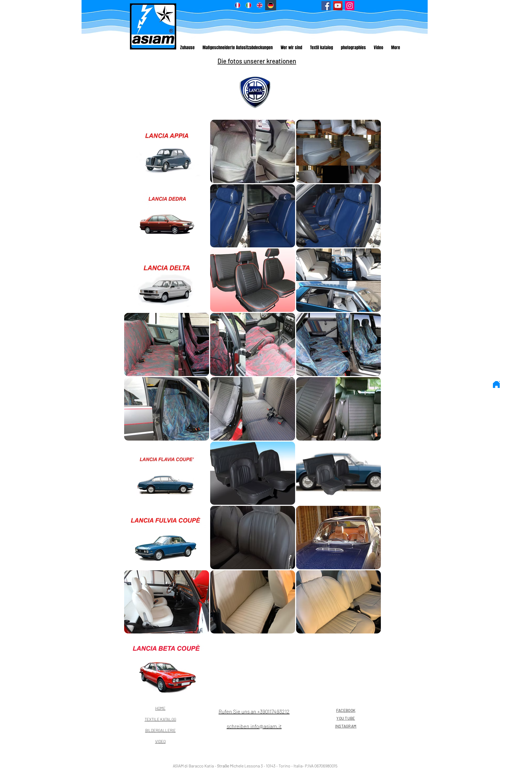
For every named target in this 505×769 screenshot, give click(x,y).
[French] (237, 5)
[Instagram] (349, 5)
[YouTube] (337, 5)
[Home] (496, 384)
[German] (270, 5)
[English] (259, 5)
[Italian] (248, 5)
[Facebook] (326, 5)
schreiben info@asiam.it (254, 726)
